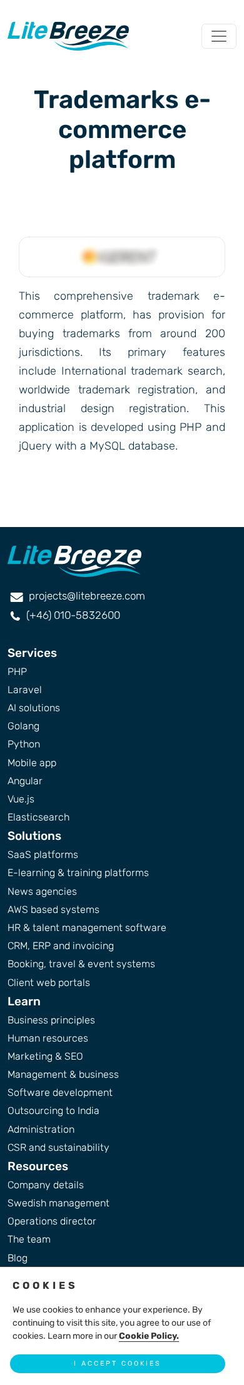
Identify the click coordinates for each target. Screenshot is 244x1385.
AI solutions (34, 708)
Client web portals (49, 982)
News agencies (42, 891)
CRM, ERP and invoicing (61, 946)
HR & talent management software (87, 928)
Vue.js (21, 799)
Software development (60, 1092)
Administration (41, 1129)
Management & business (63, 1074)
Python (24, 744)
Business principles (51, 1020)
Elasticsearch (38, 817)
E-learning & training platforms (78, 873)
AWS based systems (53, 909)
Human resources (48, 1038)
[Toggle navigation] (218, 36)
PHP (17, 672)
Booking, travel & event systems (81, 964)
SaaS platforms (43, 854)
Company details (46, 1185)
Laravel (25, 690)
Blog (18, 1258)
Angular (25, 781)
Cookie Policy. (149, 1336)
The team (29, 1239)
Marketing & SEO (45, 1056)
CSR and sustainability (58, 1147)
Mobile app (32, 763)
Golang (23, 726)
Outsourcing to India (53, 1110)
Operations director (52, 1221)
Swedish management (58, 1203)
